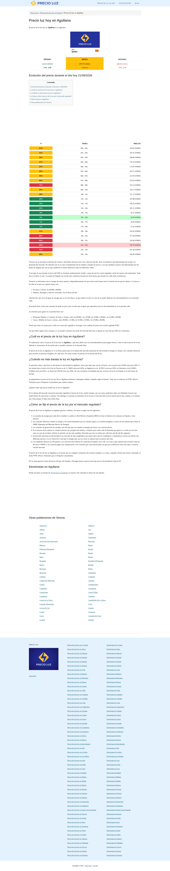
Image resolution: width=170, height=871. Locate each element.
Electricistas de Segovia (114, 814)
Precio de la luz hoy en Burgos (76, 682)
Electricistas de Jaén (113, 748)
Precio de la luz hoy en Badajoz (77, 674)
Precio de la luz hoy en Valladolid (77, 843)
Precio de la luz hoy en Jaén (76, 748)
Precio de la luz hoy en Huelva (76, 736)
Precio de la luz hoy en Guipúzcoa (78, 732)
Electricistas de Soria (113, 822)
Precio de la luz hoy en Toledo (76, 835)
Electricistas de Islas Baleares (116, 744)
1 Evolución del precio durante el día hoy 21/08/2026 (48, 87)
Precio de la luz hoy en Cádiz (76, 690)
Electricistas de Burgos (114, 682)
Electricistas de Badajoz (114, 674)
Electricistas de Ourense (114, 793)
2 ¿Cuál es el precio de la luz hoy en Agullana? (46, 90)
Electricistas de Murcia (114, 785)
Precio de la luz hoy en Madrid (76, 773)
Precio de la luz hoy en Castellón (77, 699)
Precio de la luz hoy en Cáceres (77, 686)
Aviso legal (32, 676)
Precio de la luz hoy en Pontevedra (78, 802)
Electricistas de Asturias (114, 666)
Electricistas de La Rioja (114, 752)
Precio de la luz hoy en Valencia (77, 839)
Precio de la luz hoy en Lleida (76, 765)
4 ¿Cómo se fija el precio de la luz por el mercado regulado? (51, 96)
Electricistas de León (113, 760)
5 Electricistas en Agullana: (39, 99)
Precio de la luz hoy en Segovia (77, 814)
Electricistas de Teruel (113, 830)
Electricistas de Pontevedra (115, 802)
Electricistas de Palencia (114, 797)
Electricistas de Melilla (114, 781)
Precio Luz (34, 13)
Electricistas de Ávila (113, 670)
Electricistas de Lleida (113, 765)
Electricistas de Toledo (114, 835)
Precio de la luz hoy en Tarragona (77, 826)
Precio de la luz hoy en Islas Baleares (78, 744)
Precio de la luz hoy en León (76, 760)
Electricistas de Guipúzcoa (115, 732)
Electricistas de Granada (114, 723)
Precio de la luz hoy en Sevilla (76, 818)
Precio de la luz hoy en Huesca (76, 740)
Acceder (95, 866)
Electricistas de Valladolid (115, 843)
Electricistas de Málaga (114, 777)
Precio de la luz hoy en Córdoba (77, 711)
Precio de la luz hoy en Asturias (77, 666)
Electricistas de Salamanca (115, 806)
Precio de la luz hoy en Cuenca (77, 715)
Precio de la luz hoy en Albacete (77, 653)
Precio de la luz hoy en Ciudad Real (78, 707)
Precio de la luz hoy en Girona (51, 13)
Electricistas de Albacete (114, 653)
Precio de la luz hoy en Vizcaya (77, 847)
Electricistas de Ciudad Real (115, 707)
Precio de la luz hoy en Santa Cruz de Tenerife (81, 810)
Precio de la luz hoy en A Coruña (77, 645)
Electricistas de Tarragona (115, 826)
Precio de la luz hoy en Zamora (77, 851)
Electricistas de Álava (113, 649)
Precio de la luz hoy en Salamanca (78, 806)
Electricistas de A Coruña (114, 645)
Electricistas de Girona (114, 719)
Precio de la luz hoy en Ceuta (76, 703)
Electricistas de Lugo (113, 769)
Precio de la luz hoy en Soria (76, 822)
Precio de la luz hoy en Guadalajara (78, 727)
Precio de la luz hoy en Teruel (76, 830)
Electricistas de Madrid (114, 773)
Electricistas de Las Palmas (115, 756)
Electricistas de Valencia (114, 839)
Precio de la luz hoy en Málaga (76, 777)
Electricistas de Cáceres (114, 686)
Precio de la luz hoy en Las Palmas (78, 756)
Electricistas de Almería (114, 661)
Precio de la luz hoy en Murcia (76, 785)
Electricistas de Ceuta (113, 703)
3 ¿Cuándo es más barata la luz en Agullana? (45, 93)
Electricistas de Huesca (114, 740)
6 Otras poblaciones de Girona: (41, 102)
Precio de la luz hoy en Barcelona (77, 678)
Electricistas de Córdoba (114, 711)
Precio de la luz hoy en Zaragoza (77, 855)
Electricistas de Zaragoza (114, 855)
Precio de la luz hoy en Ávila (76, 670)
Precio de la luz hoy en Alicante (77, 657)
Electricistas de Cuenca (114, 715)
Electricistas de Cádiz (113, 690)
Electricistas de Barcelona (115, 678)
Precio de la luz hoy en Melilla (76, 781)
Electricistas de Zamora (114, 851)
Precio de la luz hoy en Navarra (77, 789)
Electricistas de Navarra (114, 789)
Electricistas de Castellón (114, 699)
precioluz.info (44, 3)
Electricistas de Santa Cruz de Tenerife (119, 810)
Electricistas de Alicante (114, 657)
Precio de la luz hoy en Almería (77, 661)
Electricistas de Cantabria (114, 694)
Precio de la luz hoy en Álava (76, 649)
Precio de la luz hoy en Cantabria (77, 694)
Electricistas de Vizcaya (114, 847)
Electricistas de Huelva (114, 736)
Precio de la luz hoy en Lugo (76, 769)
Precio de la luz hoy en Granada (77, 723)
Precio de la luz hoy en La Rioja (77, 752)
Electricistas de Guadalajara (115, 727)
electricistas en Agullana (59, 473)
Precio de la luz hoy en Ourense (77, 793)
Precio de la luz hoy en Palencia (77, 797)
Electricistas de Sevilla (114, 818)
